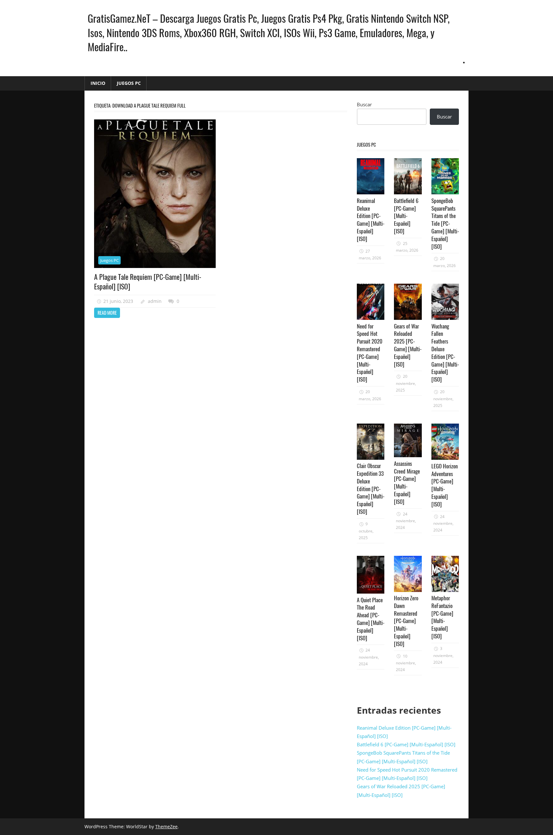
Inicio (98, 83)
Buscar (364, 104)
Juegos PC (129, 83)
